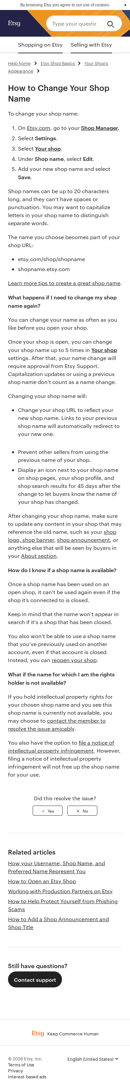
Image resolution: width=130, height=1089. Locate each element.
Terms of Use (21, 1064)
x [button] (125, 5)
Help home (19, 63)
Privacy (15, 1070)
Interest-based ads (27, 1076)
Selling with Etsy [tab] (91, 44)
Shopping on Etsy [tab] (40, 44)
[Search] (112, 23)
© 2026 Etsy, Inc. (25, 1058)
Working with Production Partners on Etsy (60, 891)
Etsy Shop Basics (58, 63)
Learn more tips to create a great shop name (64, 282)
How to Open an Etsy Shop (42, 881)
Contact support (35, 979)
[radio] (48, 811)
